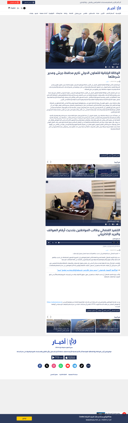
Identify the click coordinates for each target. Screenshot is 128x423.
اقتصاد (71, 13)
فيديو (36, 13)
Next (48, 162)
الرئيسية (118, 13)
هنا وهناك (59, 13)
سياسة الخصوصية (90, 419)
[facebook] (40, 366)
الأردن (102, 13)
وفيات (31, 13)
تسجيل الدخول (28, 2)
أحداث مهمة (43, 13)
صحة (97, 13)
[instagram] (54, 366)
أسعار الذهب (110, 13)
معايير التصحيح (54, 374)
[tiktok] (81, 366)
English (13, 8)
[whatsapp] (61, 366)
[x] (47, 366)
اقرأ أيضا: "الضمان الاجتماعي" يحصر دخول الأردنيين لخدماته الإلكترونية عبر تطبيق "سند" (87, 270)
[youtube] (68, 366)
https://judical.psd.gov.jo (54, 302)
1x (52, 242)
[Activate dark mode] (23, 8)
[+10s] (118, 242)
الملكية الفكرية (63, 374)
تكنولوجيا (51, 13)
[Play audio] (49, 242)
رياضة (65, 13)
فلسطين (92, 13)
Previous (51, 162)
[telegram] (75, 366)
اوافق (24, 418)
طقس (85, 13)
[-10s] (114, 242)
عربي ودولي (78, 13)
